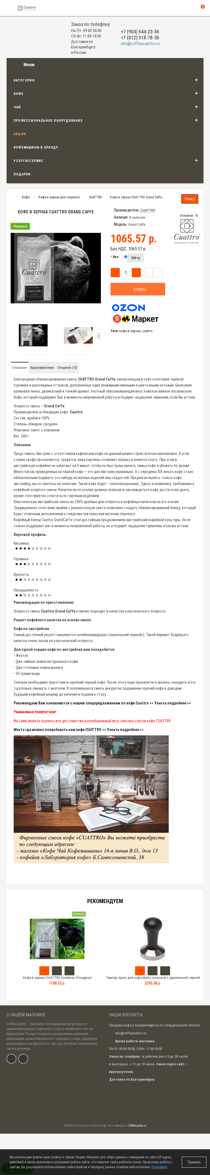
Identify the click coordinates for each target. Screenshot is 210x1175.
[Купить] (44, 970)
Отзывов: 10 (189, 215)
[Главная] (11, 197)
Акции (20, 134)
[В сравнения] (157, 272)
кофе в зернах (130, 331)
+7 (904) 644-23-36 (140, 31)
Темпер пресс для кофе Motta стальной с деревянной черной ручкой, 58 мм (153, 980)
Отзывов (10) (67, 367)
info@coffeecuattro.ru (140, 43)
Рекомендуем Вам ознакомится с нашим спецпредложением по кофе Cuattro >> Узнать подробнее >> (102, 703)
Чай (17, 107)
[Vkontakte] (11, 1059)
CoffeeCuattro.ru (137, 1125)
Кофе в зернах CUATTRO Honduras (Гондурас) (57, 978)
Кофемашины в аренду (36, 147)
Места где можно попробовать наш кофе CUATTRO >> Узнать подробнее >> (79, 729)
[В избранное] (148, 272)
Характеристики (42, 367)
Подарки (22, 174)
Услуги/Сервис (29, 161)
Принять (194, 1162)
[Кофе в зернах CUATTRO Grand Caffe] (56, 268)
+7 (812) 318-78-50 (140, 37)
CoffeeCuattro (17, 1024)
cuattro (147, 331)
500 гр (135, 258)
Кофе (19, 94)
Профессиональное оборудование (48, 121)
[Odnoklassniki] (23, 1059)
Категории (24, 80)
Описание (19, 367)
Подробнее (159, 1167)
